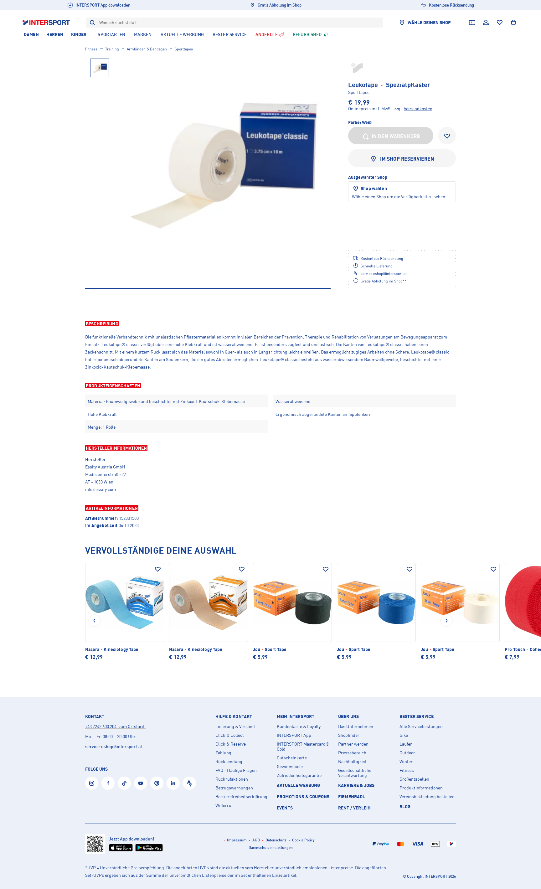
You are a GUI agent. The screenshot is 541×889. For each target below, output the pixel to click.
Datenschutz (275, 840)
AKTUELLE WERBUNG (298, 785)
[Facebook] (108, 783)
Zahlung (223, 752)
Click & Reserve (230, 744)
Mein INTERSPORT (295, 716)
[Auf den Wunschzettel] (158, 569)
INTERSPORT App (294, 735)
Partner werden (353, 744)
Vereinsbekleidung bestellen (427, 796)
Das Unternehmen (355, 726)
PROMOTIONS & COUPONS (303, 796)
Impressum (237, 840)
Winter (406, 761)
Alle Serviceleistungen (421, 726)
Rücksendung (228, 761)
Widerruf (224, 805)
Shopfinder (348, 735)
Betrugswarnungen (234, 787)
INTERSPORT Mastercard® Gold (303, 747)
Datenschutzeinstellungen (271, 847)
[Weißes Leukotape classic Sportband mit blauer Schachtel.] (223, 166)
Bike (403, 735)
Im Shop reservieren (407, 159)
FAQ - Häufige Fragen (236, 770)
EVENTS (285, 807)
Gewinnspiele (290, 766)
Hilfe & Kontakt (233, 716)
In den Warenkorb (396, 136)
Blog (405, 806)
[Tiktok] (124, 783)
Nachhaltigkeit (352, 761)
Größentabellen (414, 779)
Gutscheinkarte (292, 757)
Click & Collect (229, 735)
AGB (256, 840)
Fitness (91, 49)
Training (112, 49)
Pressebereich (352, 752)
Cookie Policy (303, 840)
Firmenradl (351, 796)
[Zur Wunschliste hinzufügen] (447, 135)
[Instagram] (91, 783)
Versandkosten (418, 108)
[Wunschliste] (499, 22)
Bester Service (416, 716)
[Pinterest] (156, 783)
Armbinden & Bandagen (147, 49)
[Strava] (189, 783)
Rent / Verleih (354, 807)
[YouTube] (140, 783)
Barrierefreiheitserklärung (241, 796)
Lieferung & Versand (235, 726)
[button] (270, 323)
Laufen (406, 744)
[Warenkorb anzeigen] (513, 22)
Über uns (348, 716)
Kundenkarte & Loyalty (299, 726)
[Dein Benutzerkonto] (486, 22)
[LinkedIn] (173, 783)
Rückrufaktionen (231, 779)
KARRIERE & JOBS (356, 785)
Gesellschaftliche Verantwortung (354, 773)
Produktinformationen (421, 787)
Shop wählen (374, 188)
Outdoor (407, 752)
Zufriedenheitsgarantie (299, 775)
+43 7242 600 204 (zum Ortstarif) (115, 726)
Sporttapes (184, 49)
